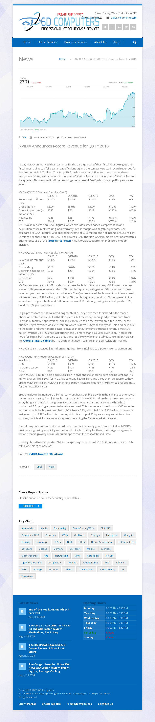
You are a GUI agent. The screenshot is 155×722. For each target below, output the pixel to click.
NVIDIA (109, 555)
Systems (53, 569)
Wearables (27, 576)
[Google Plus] (126, 27)
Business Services (75, 42)
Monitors (106, 548)
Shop (116, 42)
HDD (69, 541)
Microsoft (75, 548)
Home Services (47, 42)
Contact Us (29, 52)
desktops (79, 535)
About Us (100, 42)
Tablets (68, 569)
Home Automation (101, 541)
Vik (24, 137)
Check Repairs (51, 704)
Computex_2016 (30, 535)
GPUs (39, 466)
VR (123, 569)
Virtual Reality (107, 569)
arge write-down (60, 240)
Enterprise (111, 535)
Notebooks (93, 555)
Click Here (29, 506)
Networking (61, 555)
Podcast (72, 562)
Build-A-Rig (60, 528)
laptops (43, 548)
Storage (38, 569)
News (51, 466)
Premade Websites (79, 704)
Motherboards (29, 555)
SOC (107, 562)
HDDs (82, 541)
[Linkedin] (119, 27)
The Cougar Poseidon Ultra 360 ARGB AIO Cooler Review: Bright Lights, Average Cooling (49, 668)
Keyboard (26, 548)
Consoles (50, 535)
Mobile (91, 548)
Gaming (25, 541)
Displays (95, 535)
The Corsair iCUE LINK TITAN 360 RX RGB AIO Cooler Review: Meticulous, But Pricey (49, 629)
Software (121, 562)
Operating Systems (31, 562)
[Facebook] (112, 27)
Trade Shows (86, 569)
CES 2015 (105, 528)
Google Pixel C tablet (37, 340)
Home (26, 42)
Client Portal (27, 704)
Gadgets (128, 535)
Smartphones (90, 562)
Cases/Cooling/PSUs (83, 528)
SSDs (24, 569)
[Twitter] (105, 27)
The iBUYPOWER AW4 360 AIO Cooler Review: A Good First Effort (47, 648)
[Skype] (133, 27)
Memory (58, 548)
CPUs (65, 535)
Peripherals (55, 562)
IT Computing (125, 541)
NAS (46, 555)
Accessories (27, 528)
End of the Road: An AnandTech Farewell (49, 611)
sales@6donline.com (123, 17)
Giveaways (42, 541)
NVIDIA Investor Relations (45, 454)
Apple (44, 528)
